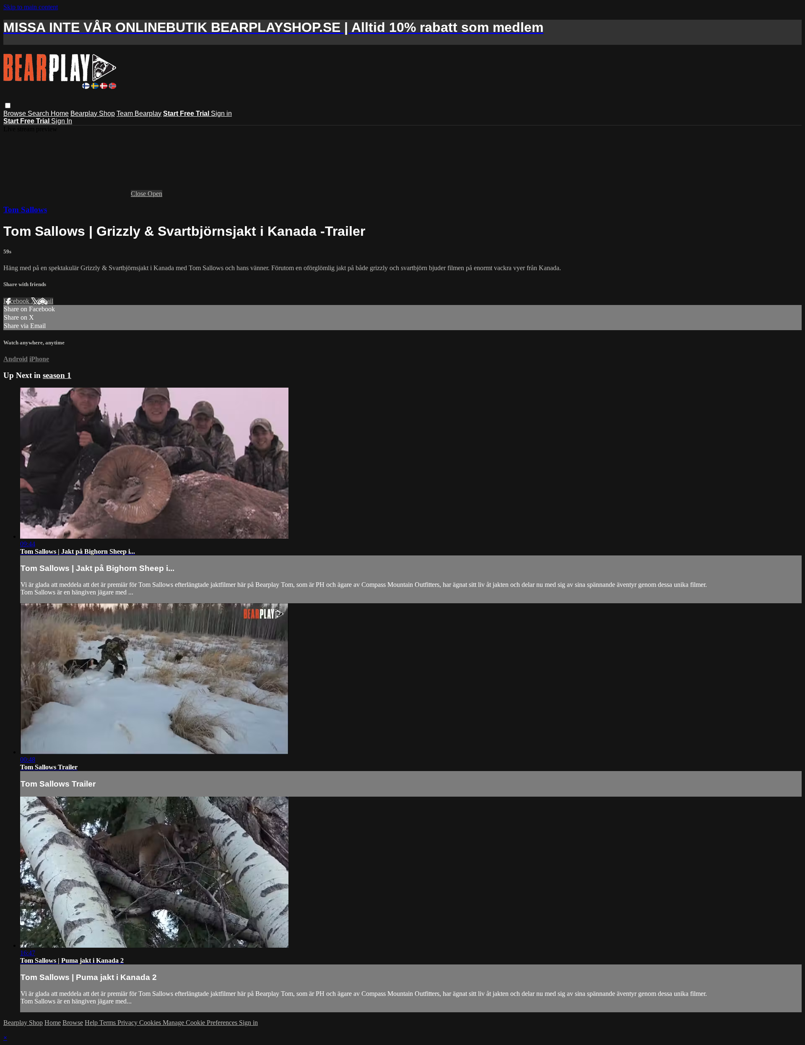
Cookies (151, 1022)
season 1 (57, 375)
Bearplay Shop (92, 113)
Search (39, 113)
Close (139, 193)
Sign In (61, 121)
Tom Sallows (25, 209)
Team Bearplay (139, 113)
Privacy (128, 1022)
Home (60, 113)
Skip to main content (30, 6)
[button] (7, 105)
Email (45, 301)
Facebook (17, 301)
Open (155, 193)
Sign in (221, 113)
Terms (108, 1022)
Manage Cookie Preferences (201, 1022)
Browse (15, 113)
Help (92, 1022)
